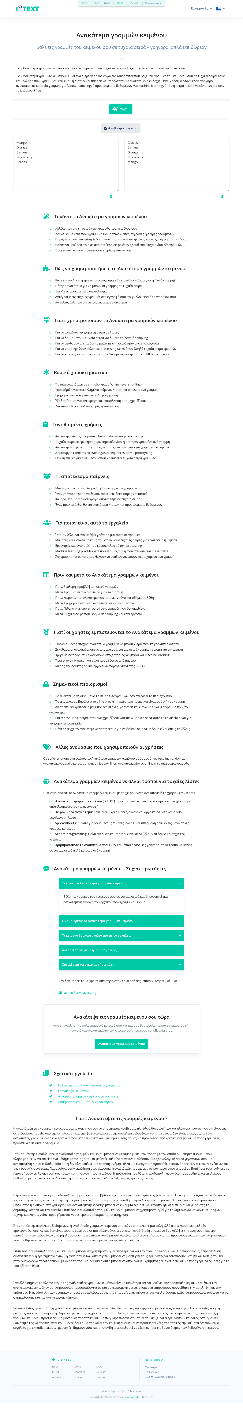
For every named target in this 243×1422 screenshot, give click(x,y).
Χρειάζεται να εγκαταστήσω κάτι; (121, 964)
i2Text (55, 1372)
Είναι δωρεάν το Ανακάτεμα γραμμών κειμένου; (121, 921)
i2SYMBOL (134, 3)
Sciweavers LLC (132, 1397)
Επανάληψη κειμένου (73, 1091)
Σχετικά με (151, 1367)
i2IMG (96, 3)
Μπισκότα (136, 1391)
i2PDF (84, 3)
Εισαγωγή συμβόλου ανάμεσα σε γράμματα (89, 1085)
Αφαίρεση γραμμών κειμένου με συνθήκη (88, 1096)
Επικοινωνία (152, 1372)
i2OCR (107, 3)
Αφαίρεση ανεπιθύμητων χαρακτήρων (85, 1102)
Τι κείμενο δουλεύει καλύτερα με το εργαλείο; (121, 935)
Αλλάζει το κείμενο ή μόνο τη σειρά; (121, 950)
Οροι (123, 1391)
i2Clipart (101, 1372)
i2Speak (56, 1377)
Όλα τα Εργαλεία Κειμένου (160, 1377)
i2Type (78, 1377)
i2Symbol (79, 1372)
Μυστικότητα (109, 1391)
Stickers (101, 1377)
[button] (201, 9)
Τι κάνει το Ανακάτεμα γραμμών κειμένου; (121, 883)
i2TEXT (120, 3)
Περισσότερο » (153, 3)
